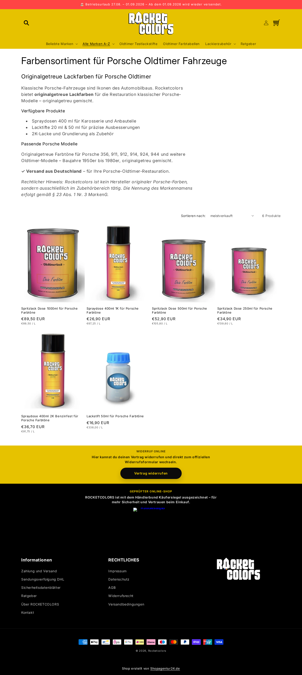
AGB (112, 587)
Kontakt (27, 612)
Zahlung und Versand (39, 571)
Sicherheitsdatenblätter (41, 587)
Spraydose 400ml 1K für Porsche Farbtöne (113, 310)
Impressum (117, 571)
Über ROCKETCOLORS (40, 604)
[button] (26, 23)
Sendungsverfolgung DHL (42, 579)
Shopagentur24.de (165, 668)
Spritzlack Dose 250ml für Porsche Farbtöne (245, 310)
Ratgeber (29, 596)
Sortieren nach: (193, 216)
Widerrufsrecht (120, 596)
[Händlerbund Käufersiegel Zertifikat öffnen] (151, 525)
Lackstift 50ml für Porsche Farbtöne (115, 416)
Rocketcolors (157, 650)
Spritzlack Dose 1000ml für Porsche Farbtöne (49, 310)
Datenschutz (119, 579)
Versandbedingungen (126, 604)
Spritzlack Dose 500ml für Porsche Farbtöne (179, 310)
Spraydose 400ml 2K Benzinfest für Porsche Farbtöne (49, 418)
